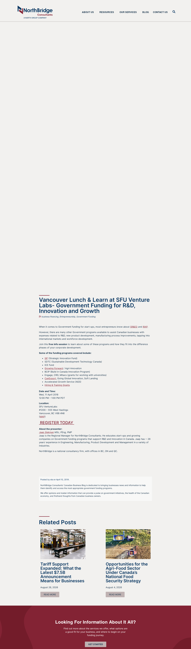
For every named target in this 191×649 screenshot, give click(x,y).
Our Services (128, 12)
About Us (88, 12)
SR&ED (133, 326)
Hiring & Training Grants (57, 385)
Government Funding (86, 316)
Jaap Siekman (46, 432)
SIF (46, 358)
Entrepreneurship (67, 316)
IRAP (145, 326)
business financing (50, 316)
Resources (106, 12)
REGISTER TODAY (56, 422)
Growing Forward (54, 368)
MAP (42, 416)
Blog (145, 12)
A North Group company (35, 18)
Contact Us (160, 12)
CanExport (50, 378)
